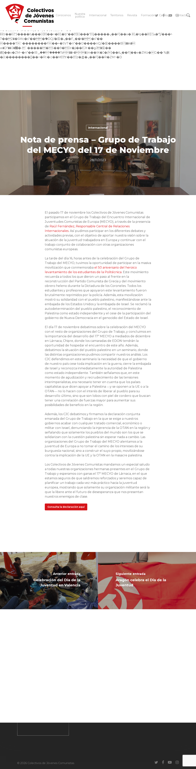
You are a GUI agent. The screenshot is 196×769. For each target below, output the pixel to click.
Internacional (98, 127)
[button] (66, 507)
